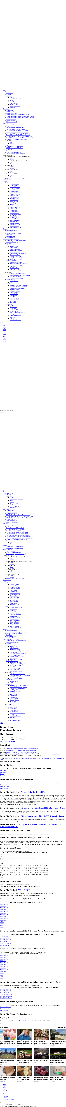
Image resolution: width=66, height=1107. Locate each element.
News (4, 91)
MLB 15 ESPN (4, 915)
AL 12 (2, 925)
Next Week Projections (15, 276)
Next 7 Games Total (15, 255)
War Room (12, 317)
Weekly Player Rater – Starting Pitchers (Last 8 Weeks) (20, 116)
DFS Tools (9, 284)
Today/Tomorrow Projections (17, 273)
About (4, 1093)
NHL (4, 328)
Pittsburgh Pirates (14, 221)
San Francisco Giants (15, 224)
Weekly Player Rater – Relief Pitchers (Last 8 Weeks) (20, 117)
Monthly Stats (31, 758)
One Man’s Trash (14, 104)
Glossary (12, 318)
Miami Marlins (13, 216)
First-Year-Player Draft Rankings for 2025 (17, 139)
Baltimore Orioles (14, 184)
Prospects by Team (11, 124)
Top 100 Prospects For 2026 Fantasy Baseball (18, 135)
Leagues (5, 229)
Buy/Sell (12, 97)
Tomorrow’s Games (15, 249)
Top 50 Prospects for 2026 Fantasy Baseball (17, 132)
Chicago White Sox (15, 187)
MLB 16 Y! (3, 920)
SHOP (5, 331)
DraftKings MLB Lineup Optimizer (19, 285)
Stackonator (13, 302)
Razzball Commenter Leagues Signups (16, 231)
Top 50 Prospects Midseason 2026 (15, 127)
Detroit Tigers (13, 190)
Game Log (38, 758)
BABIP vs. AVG (14, 310)
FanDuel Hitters (14, 292)
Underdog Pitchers (14, 299)
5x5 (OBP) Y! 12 (4, 938)
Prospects (5, 123)
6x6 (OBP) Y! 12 (4, 941)
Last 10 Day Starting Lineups (13, 152)
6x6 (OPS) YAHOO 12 (6, 998)
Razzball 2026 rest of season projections (10, 754)
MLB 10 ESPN (4, 904)
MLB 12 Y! (3, 909)
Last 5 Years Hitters (11, 119)
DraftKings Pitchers (15, 291)
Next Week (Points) (15, 268)
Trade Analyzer (7, 179)
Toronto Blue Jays (14, 204)
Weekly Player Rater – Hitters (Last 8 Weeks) (18, 114)
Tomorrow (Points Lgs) (16, 250)
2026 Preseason (10, 110)
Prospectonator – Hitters (16, 259)
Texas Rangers (13, 203)
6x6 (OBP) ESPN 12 (5, 939)
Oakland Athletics (14, 198)
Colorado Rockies (14, 213)
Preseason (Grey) (4, 786)
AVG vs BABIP (23, 890)
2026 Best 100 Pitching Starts (17, 312)
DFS (22, 816)
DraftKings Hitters (14, 289)
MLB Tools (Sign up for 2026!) (11, 239)
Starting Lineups (7, 149)
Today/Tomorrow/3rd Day (16, 262)
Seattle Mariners (14, 200)
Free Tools (9, 304)
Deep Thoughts (14, 103)
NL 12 (2, 927)
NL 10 (2, 923)
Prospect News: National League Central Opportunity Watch (21, 750)
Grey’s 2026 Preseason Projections (15, 178)
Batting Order (45, 758)
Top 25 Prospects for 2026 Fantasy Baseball (17, 130)
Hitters (11, 142)
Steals (11, 100)
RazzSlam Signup (11, 236)
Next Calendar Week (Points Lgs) (18, 253)
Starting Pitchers (14, 281)
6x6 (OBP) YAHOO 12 (6, 996)
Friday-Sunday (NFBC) (16, 257)
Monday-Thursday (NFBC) (17, 256)
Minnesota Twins (14, 195)
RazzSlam (9, 234)
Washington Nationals (15, 227)
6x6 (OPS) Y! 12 (4, 945)
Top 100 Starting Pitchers (16, 98)
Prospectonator (4, 788)
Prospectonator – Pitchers (16, 270)
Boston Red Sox (14, 185)
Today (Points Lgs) (14, 247)
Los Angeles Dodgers (15, 214)
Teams (5, 181)
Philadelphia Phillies (15, 220)
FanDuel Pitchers (14, 294)
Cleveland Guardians (15, 188)
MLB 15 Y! (3, 916)
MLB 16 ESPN (4, 918)
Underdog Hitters (14, 298)
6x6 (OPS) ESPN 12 (5, 943)
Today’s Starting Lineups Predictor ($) (16, 153)
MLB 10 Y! (3, 906)
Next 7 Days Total (14, 269)
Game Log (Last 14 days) (16, 278)
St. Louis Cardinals (14, 226)
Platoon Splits (13, 307)
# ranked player (56, 754)
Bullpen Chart (13, 314)
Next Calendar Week (15, 252)
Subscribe (5, 1096)
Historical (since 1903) (12, 122)
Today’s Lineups (10, 150)
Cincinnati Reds (14, 211)
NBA (4, 330)
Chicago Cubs (13, 210)
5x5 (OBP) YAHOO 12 (6, 994)
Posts (7, 126)
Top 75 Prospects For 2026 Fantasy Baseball (17, 133)
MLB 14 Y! (3, 913)
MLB (4, 325)
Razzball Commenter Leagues (14, 233)
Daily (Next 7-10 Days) (16, 265)
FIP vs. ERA (13, 308)
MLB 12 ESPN (4, 907)
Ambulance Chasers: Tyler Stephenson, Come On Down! (21, 752)
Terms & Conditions (8, 1099)
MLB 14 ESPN (4, 911)
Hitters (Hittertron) (11, 244)
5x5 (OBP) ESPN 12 (5, 936)
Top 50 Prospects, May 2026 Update (15, 129)
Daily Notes (9, 93)
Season (2, 774)
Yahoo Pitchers (13, 297)
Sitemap (5, 1097)
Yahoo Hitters (13, 295)
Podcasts (8, 94)
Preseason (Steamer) (5, 784)
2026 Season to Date (11, 111)
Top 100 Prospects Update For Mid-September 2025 (19, 137)
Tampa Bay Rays (14, 201)
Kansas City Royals (15, 192)
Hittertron (25, 808)
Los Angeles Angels (15, 194)
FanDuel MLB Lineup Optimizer (18, 286)
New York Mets (14, 218)
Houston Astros (14, 191)
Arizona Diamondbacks (16, 207)
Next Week (12, 266)
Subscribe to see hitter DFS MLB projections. (44, 816)
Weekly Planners (10, 279)
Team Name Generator (15, 320)
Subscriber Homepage (12, 242)
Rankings (5, 145)
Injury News (13, 107)
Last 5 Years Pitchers (11, 120)
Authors (5, 1095)
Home (4, 90)
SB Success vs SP (14, 311)
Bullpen (12, 101)
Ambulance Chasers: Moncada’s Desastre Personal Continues (22, 748)
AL (7, 182)
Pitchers (12, 143)
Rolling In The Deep (15, 106)
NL (7, 205)
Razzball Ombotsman (15, 315)
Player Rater (6, 109)
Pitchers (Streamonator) (12, 260)
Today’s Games (14, 246)
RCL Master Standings (12, 230)
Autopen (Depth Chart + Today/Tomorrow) (21, 275)
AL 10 (2, 922)
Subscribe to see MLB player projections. (48, 808)
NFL (4, 327)
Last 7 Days (3, 770)
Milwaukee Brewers (15, 217)
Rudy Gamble (25, 1020)
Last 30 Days (3, 772)
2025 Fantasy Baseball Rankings (14, 148)
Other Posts (9, 96)
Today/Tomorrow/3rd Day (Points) (18, 263)
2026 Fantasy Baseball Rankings (14, 146)
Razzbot (8, 243)
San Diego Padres (14, 223)
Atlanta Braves (13, 208)
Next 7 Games (16, 758)
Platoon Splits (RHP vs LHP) (33, 792)
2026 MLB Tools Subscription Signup (16, 240)
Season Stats (24, 758)
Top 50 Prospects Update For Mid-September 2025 (19, 136)
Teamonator (13, 301)
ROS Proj (2, 775)
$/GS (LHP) (12, 741)
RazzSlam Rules (10, 237)
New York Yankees (14, 197)
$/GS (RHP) (3, 741)
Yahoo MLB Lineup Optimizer (17, 288)
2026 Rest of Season (11, 113)
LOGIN (2, 412)
